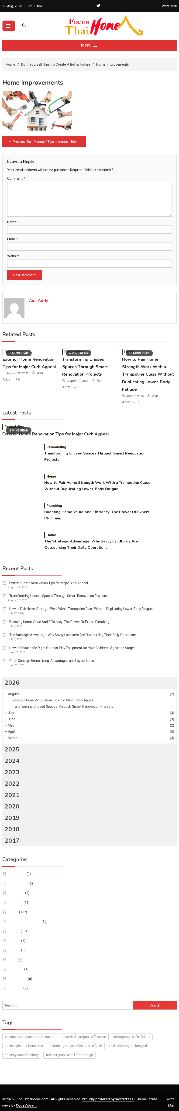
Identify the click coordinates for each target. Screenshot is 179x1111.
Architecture (18, 883)
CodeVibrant (26, 1105)
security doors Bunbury (22, 1055)
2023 (12, 772)
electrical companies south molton (30, 1037)
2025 (12, 749)
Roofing (15, 988)
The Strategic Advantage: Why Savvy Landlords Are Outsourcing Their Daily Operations (91, 544)
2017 (12, 841)
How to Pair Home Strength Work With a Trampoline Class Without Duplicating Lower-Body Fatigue (148, 374)
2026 (12, 683)
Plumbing (54, 506)
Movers (14, 950)
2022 (12, 784)
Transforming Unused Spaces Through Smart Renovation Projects (85, 367)
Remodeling (14, 427)
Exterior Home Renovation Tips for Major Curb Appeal (55, 434)
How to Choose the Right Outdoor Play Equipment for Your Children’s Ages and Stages (72, 648)
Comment (16, 178)
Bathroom (16, 893)
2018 (12, 829)
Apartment (17, 874)
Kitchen (14, 941)
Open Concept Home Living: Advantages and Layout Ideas (51, 661)
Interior (14, 931)
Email (12, 239)
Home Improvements (25, 921)
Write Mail (169, 6)
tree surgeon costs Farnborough (69, 1055)
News (13, 960)
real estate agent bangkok (128, 1046)
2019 (12, 818)
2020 (12, 806)
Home (51, 476)
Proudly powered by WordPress (108, 1099)
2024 (12, 761)
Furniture (16, 902)
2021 (12, 795)
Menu (87, 45)
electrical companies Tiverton (84, 1037)
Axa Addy (38, 300)
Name (13, 222)
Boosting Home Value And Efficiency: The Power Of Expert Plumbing (96, 515)
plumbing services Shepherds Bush (76, 1046)
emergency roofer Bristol (131, 1037)
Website (13, 256)
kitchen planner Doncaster (24, 1046)
